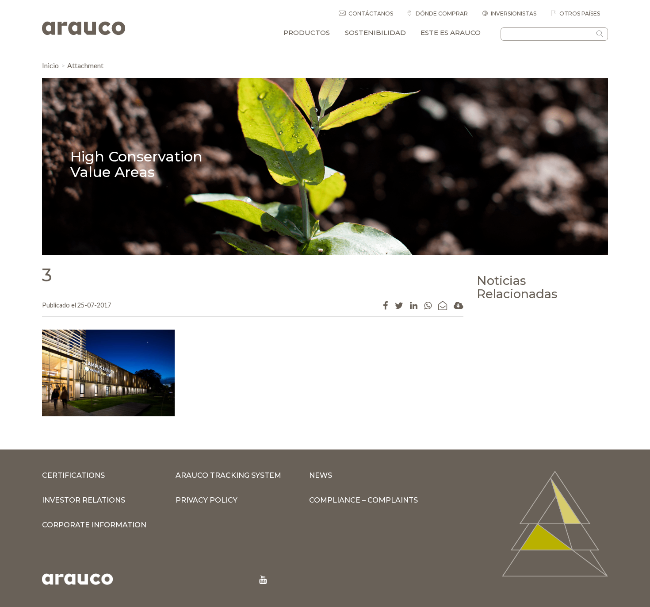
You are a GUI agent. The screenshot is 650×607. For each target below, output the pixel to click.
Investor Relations (83, 500)
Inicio (50, 65)
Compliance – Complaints (363, 500)
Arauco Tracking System (228, 475)
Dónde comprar (441, 13)
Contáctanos (370, 13)
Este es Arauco (451, 32)
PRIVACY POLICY (206, 500)
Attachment (85, 65)
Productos (306, 32)
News (320, 475)
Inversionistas (513, 13)
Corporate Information (94, 525)
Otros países (579, 13)
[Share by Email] (442, 305)
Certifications (73, 475)
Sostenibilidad (375, 32)
